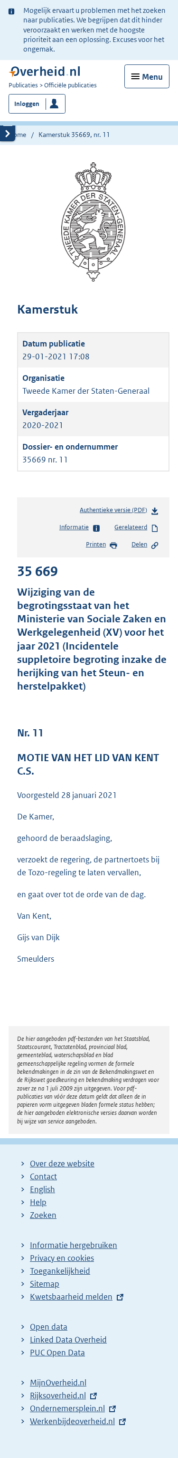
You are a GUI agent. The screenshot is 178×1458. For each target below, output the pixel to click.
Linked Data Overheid (68, 1339)
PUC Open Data (57, 1352)
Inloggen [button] (26, 104)
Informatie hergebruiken (73, 1245)
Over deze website (62, 1163)
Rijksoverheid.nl (58, 1395)
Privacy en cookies (62, 1258)
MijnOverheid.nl (58, 1382)
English (42, 1189)
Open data (48, 1327)
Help (38, 1202)
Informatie (74, 527)
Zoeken (43, 1215)
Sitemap (44, 1284)
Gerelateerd (130, 527)
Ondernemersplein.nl (67, 1408)
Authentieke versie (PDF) (115, 512)
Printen (96, 544)
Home (17, 134)
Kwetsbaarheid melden (71, 1296)
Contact (43, 1176)
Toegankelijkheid (60, 1271)
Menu (152, 77)
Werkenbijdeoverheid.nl (72, 1421)
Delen (139, 544)
